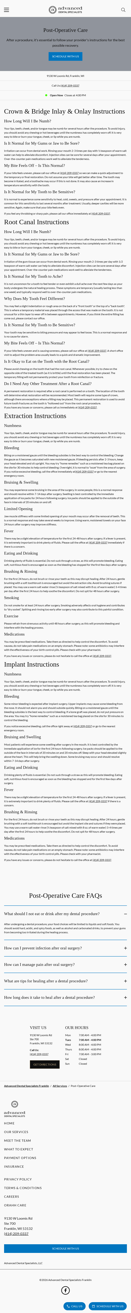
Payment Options (20, 1158)
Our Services (16, 1132)
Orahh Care (15, 1205)
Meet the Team (17, 1140)
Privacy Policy (18, 1179)
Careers (11, 1196)
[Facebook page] (65, 1290)
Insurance (14, 1166)
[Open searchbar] (123, 10)
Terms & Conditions (23, 1188)
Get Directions (44, 1064)
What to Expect (18, 1149)
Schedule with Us (65, 56)
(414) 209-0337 (70, 85)
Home (9, 1123)
